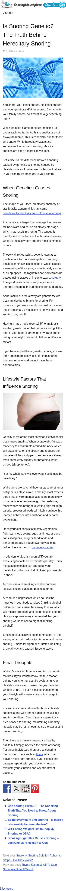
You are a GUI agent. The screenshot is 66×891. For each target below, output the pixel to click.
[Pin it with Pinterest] (35, 788)
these (39, 754)
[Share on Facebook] (7, 788)
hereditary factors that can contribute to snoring (32, 213)
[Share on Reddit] (25, 788)
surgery (56, 277)
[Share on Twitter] (16, 788)
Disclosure (6, 888)
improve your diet (42, 547)
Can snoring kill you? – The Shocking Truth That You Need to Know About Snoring (33, 810)
